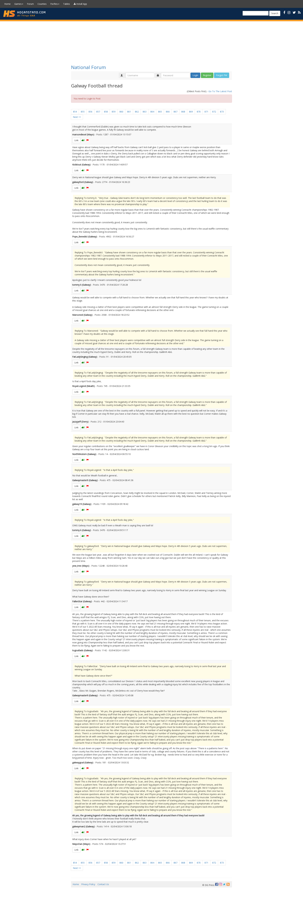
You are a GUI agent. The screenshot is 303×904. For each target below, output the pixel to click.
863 (144, 111)
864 (152, 111)
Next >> (77, 116)
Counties (42, 3)
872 (214, 111)
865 (160, 111)
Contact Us (103, 884)
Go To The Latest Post (220, 91)
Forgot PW (221, 75)
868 (183, 111)
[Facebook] (216, 884)
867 (175, 111)
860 (121, 111)
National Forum (88, 67)
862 (137, 111)
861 (129, 111)
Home (7, 3)
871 (206, 111)
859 (114, 111)
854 (75, 111)
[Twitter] (224, 884)
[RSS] (299, 12)
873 (222, 111)
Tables (66, 3)
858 (106, 111)
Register (207, 75)
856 (90, 111)
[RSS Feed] (228, 884)
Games (18, 3)
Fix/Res (54, 3)
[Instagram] (220, 884)
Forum (30, 3)
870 (199, 111)
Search (274, 13)
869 (191, 111)
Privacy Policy (88, 884)
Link (76, 140)
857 (98, 111)
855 (83, 111)
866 (168, 111)
